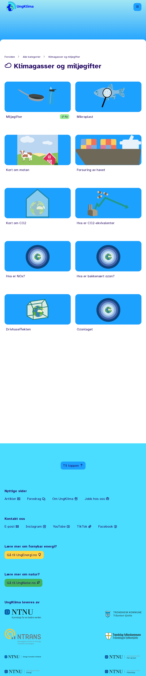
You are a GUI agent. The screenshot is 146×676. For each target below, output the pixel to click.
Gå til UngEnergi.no (22, 555)
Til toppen (71, 465)
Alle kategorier (31, 56)
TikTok (82, 526)
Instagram (34, 526)
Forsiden (10, 56)
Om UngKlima (63, 499)
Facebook (106, 526)
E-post (10, 526)
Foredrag (34, 499)
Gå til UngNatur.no (21, 583)
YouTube (60, 526)
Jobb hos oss (95, 499)
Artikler (11, 499)
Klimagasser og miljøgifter (64, 56)
